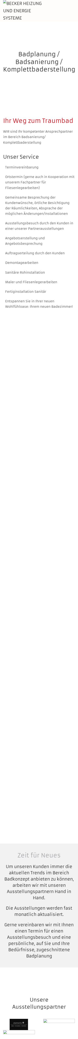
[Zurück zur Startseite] (26, 11)
